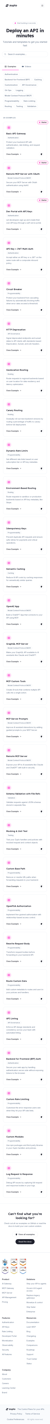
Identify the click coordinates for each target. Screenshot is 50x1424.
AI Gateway (7, 1284)
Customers (6, 1379)
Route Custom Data (16, 981)
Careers (5, 1383)
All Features (7, 1354)
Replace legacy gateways (33, 1296)
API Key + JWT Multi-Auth (19, 249)
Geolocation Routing (17, 370)
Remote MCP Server (16, 756)
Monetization (7, 1341)
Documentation (33, 1322)
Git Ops (8, 90)
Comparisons (32, 1345)
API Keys (5, 1327)
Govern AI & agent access (34, 1289)
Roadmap (31, 1350)
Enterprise (31, 1312)
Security (5, 1350)
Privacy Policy (16, 1414)
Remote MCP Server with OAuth (23, 174)
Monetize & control (35, 1302)
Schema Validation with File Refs (23, 793)
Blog (28, 1331)
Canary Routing (14, 410)
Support (30, 1354)
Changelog (31, 1336)
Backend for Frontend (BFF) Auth (23, 1059)
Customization (11, 85)
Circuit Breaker (14, 289)
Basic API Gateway (16, 133)
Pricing (5, 1302)
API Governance (29, 85)
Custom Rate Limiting (17, 1099)
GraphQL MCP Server (17, 644)
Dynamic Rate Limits (17, 450)
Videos (28, 66)
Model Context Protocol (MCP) (18, 96)
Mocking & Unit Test (16, 831)
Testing (19, 106)
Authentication (11, 74)
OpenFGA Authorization (18, 906)
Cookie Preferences (15, 1419)
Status (29, 1363)
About (4, 1374)
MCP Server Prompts (17, 719)
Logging (19, 90)
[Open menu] (42, 6)
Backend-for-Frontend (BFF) (17, 79)
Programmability (12, 101)
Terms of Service (32, 1414)
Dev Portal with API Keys (19, 211)
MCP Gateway (8, 1288)
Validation (31, 106)
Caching (38, 79)
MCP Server (7, 1293)
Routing (8, 106)
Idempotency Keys (16, 528)
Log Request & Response (19, 1174)
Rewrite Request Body (18, 943)
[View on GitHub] (41, 154)
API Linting (12, 1018)
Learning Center (9, 1388)
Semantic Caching (15, 569)
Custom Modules (15, 1136)
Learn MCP (31, 1327)
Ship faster (31, 1307)
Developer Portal (9, 1336)
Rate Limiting (29, 101)
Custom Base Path (15, 868)
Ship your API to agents (36, 1284)
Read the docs (25, 1242)
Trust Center (32, 1359)
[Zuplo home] (11, 5)
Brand (4, 1392)
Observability (7, 1345)
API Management (9, 1297)
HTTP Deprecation (16, 329)
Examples (12, 66)
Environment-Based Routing (21, 488)
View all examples (26, 1234)
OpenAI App (12, 606)
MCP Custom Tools (16, 681)
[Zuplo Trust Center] (6, 1262)
